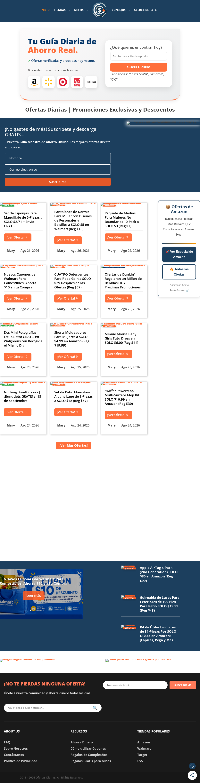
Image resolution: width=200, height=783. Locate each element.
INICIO (45, 10)
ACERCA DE (141, 10)
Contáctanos (14, 755)
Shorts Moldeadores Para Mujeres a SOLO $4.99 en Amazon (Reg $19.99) (71, 339)
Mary (11, 250)
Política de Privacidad (20, 761)
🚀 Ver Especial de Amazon (179, 254)
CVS (140, 761)
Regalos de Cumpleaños (89, 755)
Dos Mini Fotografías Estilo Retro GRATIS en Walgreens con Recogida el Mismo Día (23, 339)
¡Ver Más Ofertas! (73, 445)
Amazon (143, 742)
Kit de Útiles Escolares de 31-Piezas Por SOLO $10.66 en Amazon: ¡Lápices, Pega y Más (158, 633)
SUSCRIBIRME (182, 685)
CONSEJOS (119, 10)
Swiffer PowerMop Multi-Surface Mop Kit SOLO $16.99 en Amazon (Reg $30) (122, 397)
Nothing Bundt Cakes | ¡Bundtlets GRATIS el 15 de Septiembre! (22, 396)
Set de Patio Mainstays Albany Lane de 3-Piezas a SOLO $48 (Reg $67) (73, 396)
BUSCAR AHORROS (138, 67)
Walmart (144, 748)
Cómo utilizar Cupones (88, 748)
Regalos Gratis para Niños (91, 761)
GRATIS (79, 10)
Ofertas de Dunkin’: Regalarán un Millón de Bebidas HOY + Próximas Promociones (123, 280)
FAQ (7, 742)
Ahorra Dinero (82, 742)
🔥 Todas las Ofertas (179, 272)
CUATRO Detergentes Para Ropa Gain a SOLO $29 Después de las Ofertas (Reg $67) (72, 280)
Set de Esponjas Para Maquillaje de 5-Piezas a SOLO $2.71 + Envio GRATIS (23, 219)
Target (142, 755)
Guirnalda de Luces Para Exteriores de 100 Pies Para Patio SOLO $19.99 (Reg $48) (159, 604)
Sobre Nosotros (16, 748)
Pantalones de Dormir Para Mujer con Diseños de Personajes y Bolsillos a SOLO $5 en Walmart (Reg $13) (73, 220)
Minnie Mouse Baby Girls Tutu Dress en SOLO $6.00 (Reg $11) (121, 338)
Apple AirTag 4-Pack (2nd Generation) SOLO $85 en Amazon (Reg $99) (159, 574)
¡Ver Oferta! (15, 237)
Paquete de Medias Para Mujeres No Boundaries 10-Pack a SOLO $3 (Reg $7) (122, 219)
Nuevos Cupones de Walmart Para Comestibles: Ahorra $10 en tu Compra (20, 280)
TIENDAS (60, 10)
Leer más (33, 595)
